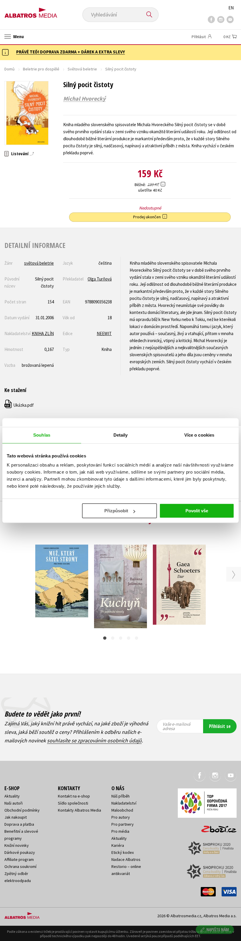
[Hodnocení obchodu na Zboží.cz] (216, 827)
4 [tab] (128, 638)
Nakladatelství (123, 803)
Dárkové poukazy (19, 852)
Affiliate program (19, 859)
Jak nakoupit (15, 817)
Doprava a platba (19, 824)
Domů (9, 69)
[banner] (30, 10)
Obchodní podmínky (22, 810)
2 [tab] (112, 638)
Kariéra (117, 845)
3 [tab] (120, 638)
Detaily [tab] (120, 435)
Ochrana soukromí (20, 866)
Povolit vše (196, 510)
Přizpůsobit (116, 510)
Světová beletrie (82, 69)
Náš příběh (120, 796)
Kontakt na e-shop (74, 796)
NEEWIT (104, 333)
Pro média (120, 831)
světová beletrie (39, 263)
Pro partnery (122, 824)
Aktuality (12, 796)
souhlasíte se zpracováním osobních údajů (94, 740)
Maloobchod (122, 810)
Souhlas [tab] (41, 435)
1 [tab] (104, 638)
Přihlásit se (220, 726)
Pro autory (120, 817)
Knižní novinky (16, 845)
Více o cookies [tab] (199, 435)
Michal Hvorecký (84, 98)
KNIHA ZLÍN (43, 333)
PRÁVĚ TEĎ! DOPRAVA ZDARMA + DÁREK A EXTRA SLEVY (70, 52)
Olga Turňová (100, 279)
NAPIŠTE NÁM (217, 929)
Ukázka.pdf (19, 405)
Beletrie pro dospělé (41, 69)
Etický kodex (122, 852)
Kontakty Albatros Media (79, 810)
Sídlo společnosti (73, 803)
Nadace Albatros (125, 859)
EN (231, 8)
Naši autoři (13, 803)
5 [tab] (136, 638)
